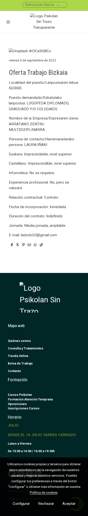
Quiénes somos (19, 341)
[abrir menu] (8, 22)
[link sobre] (44, 300)
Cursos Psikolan (20, 395)
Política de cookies (43, 492)
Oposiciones (17, 404)
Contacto (14, 371)
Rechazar (46, 503)
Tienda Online (18, 356)
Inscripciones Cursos (23, 408)
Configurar (21, 503)
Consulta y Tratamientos (25, 348)
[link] (44, 21)
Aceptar (69, 503)
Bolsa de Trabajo (20, 363)
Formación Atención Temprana (30, 399)
